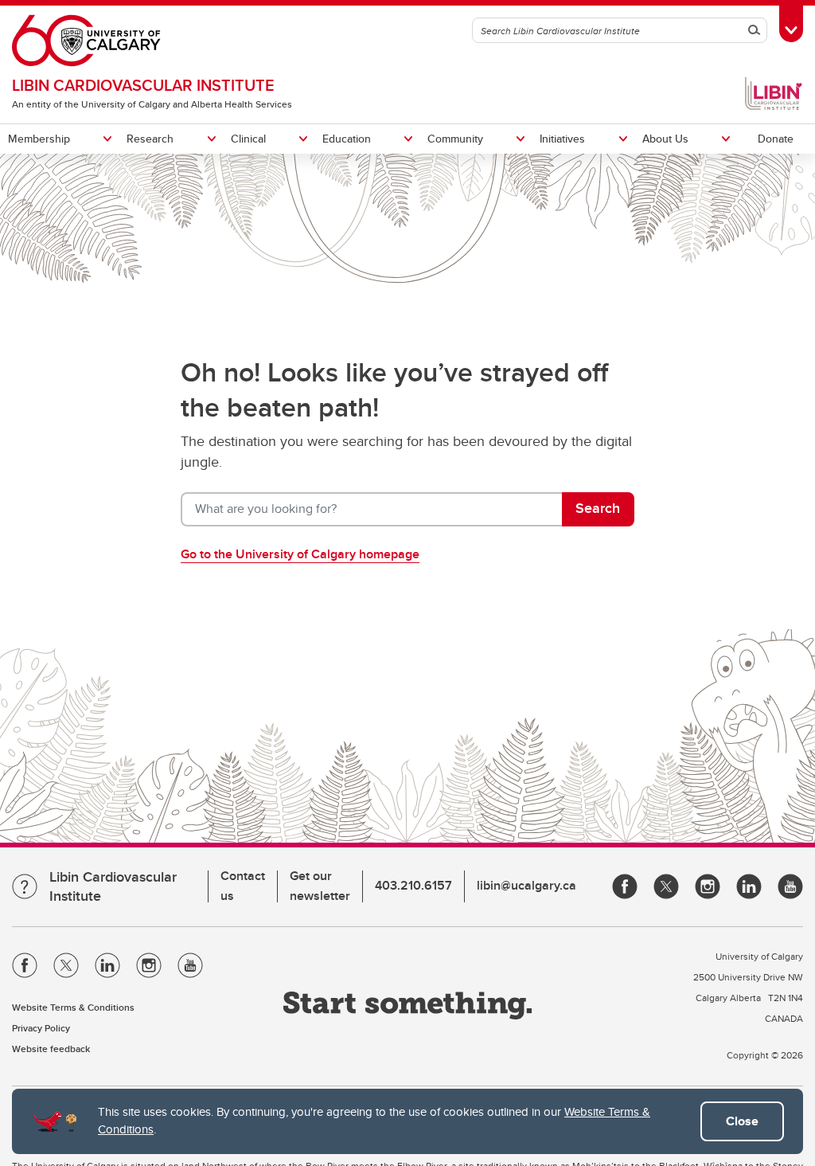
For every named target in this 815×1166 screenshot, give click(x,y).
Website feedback (51, 1048)
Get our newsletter (320, 886)
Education (346, 139)
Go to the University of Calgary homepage (300, 554)
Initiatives (562, 139)
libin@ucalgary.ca (526, 885)
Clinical (248, 139)
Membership (39, 139)
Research (150, 139)
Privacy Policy (41, 1028)
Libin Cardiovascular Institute (143, 84)
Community (455, 139)
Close (742, 1121)
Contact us (242, 886)
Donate (776, 139)
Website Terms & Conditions (73, 1007)
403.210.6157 (413, 885)
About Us (665, 139)
